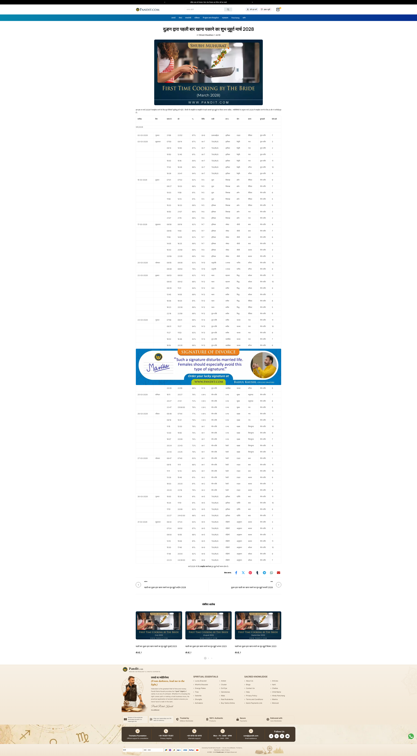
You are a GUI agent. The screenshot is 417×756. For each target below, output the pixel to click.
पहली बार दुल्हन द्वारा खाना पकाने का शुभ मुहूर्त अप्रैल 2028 (165, 587)
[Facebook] (271, 736)
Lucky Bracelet (201, 681)
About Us (249, 681)
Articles (275, 681)
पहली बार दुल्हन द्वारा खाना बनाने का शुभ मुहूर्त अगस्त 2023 (206, 646)
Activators (199, 703)
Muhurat (275, 703)
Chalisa (275, 688)
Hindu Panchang (278, 696)
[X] (276, 736)
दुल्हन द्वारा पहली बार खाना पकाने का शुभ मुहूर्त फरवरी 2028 (252, 587)
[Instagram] (282, 736)
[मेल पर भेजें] (278, 572)
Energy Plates (200, 688)
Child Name (276, 692)
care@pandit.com (250, 736)
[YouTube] (287, 736)
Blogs (248, 685)
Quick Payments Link (254, 703)
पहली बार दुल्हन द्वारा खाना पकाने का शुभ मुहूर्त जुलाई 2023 (156, 646)
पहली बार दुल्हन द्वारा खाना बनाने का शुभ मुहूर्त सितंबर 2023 (255, 646)
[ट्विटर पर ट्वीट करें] (243, 572)
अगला (272, 581)
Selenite (198, 696)
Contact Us (250, 688)
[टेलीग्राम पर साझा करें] (264, 572)
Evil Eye (224, 688)
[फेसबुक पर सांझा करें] (236, 572)
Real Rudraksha (227, 699)
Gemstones (225, 692)
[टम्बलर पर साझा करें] (257, 572)
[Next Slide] (251, 2)
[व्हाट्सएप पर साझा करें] (271, 572)
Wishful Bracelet (201, 685)
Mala (223, 696)
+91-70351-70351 (166, 736)
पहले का (145, 581)
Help (248, 692)
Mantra (275, 699)
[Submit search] (228, 9)
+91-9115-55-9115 (194, 736)
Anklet (223, 681)
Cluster (224, 685)
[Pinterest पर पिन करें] (250, 572)
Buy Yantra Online (228, 703)
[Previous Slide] (165, 2)
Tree (197, 692)
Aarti (274, 685)
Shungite (198, 699)
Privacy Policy (251, 696)
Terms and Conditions (254, 699)
